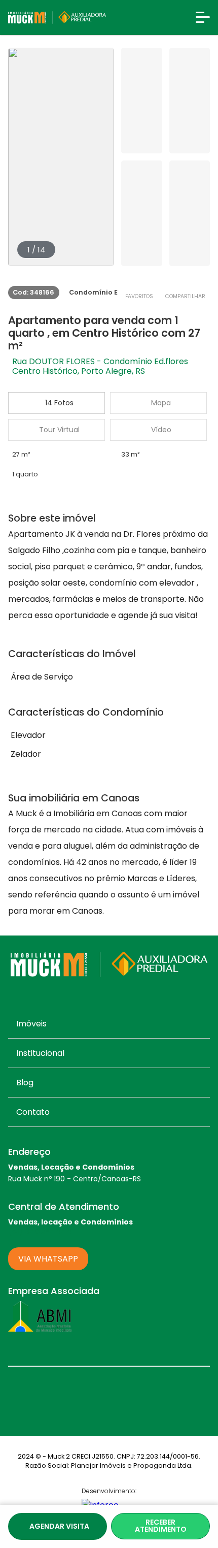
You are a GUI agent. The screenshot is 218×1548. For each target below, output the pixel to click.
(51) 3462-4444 (40, 1231)
